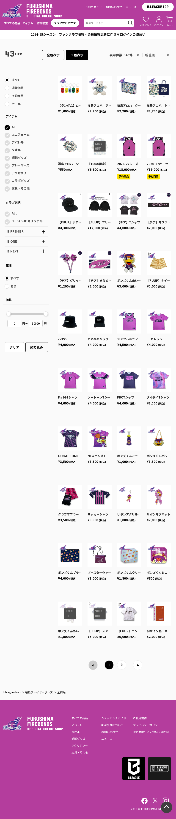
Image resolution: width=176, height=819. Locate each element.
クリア (14, 347)
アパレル (18, 142)
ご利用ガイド (93, 7)
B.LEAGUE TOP (158, 7)
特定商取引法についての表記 (151, 732)
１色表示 (77, 55)
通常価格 (18, 88)
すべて (16, 80)
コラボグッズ (21, 180)
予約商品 (18, 96)
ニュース (131, 7)
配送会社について (112, 725)
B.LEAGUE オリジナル (27, 221)
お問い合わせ (113, 7)
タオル (16, 150)
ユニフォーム (21, 134)
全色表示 (53, 55)
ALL (14, 127)
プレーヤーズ (20, 165)
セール (16, 104)
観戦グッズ (19, 157)
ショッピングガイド (113, 718)
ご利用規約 (140, 718)
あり (13, 286)
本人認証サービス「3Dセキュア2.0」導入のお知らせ (88, 34)
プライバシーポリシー (146, 725)
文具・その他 (21, 188)
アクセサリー (20, 173)
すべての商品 (80, 718)
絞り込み (36, 347)
